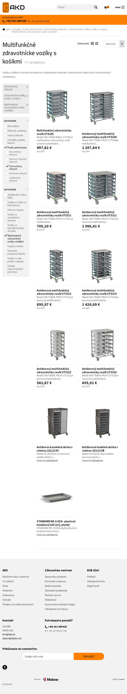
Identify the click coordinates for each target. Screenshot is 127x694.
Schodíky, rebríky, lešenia (16, 141)
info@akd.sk (8, 634)
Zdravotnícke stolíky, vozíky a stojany (88, 29)
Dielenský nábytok (18, 173)
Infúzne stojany (15, 209)
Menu (118, 7)
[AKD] (29, 7)
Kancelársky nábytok (15, 153)
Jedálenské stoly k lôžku (16, 196)
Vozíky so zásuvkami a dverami (13, 217)
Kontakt (6, 599)
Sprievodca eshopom (55, 576)
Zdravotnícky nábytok (55, 29)
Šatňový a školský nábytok (18, 160)
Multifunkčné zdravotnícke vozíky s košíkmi (35, 31)
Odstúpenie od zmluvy (56, 609)
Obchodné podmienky (56, 590)
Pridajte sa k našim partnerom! (17, 604)
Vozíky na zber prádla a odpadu (15, 260)
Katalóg (17, 29)
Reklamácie (50, 599)
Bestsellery (13, 126)
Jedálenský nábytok (15, 179)
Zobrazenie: (83, 43)
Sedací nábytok (15, 135)
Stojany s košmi (15, 246)
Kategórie (10, 120)
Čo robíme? (8, 581)
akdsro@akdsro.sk (11, 638)
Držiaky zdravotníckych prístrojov (15, 268)
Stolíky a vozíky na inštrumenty (16, 204)
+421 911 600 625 (15, 21)
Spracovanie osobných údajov (60, 604)
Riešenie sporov (53, 595)
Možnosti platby (53, 585)
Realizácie (7, 590)
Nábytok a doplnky (16, 130)
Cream (122, 679)
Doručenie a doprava (55, 581)
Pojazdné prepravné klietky (16, 252)
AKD (8, 29)
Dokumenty (8, 595)
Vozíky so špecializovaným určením (15, 228)
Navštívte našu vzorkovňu (15, 576)
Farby (5, 585)
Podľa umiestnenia (32, 29)
